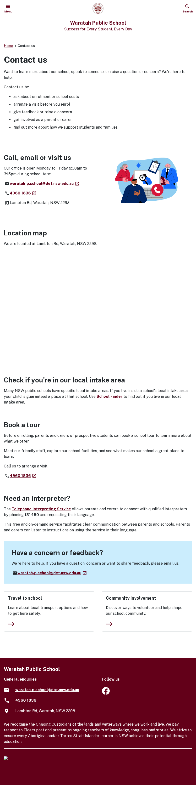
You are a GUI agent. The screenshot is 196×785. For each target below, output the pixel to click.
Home (8, 46)
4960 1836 (23, 193)
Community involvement (131, 598)
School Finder (109, 396)
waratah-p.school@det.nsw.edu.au (45, 183)
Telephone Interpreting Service (41, 509)
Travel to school (25, 598)
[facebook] (106, 693)
